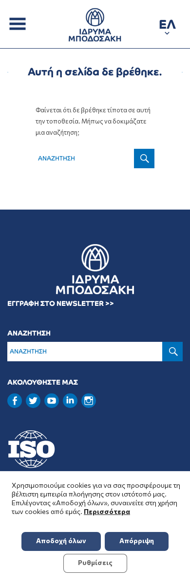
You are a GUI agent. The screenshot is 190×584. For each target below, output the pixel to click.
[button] (167, 26)
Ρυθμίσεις (95, 562)
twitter (33, 400)
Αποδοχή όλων (61, 540)
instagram (88, 400)
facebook (14, 400)
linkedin (70, 399)
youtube (51, 400)
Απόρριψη (136, 540)
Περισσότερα (107, 511)
